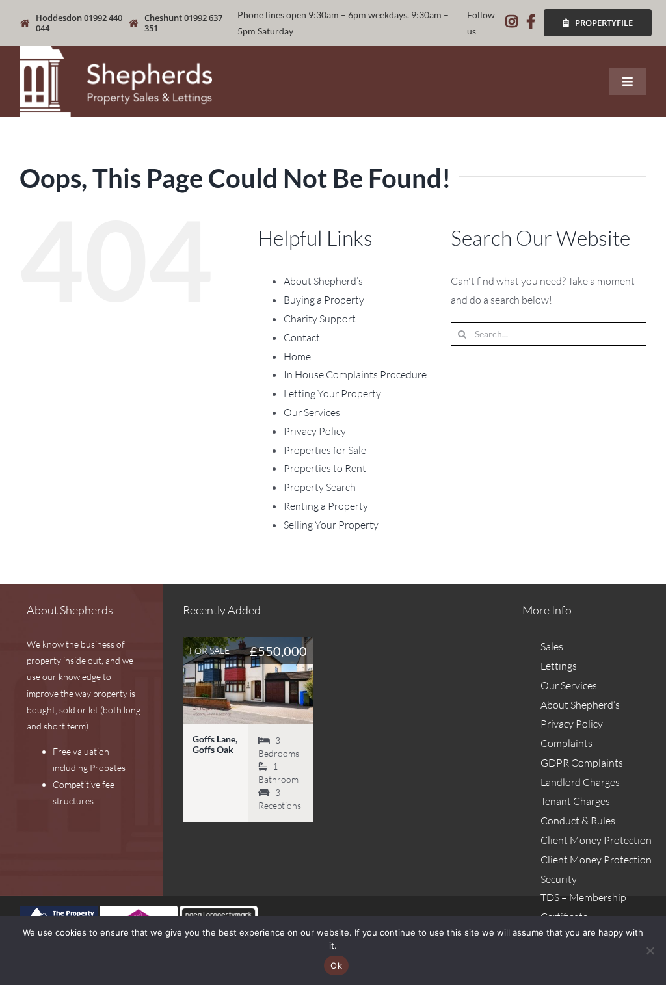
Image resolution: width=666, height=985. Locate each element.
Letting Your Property (332, 393)
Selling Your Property (331, 524)
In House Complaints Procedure (355, 374)
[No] (649, 950)
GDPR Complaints (581, 762)
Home (297, 356)
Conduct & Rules (577, 820)
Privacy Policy (315, 431)
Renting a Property (326, 505)
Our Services (312, 412)
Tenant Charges (575, 801)
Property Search (320, 486)
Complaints (566, 743)
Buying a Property (324, 299)
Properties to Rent (325, 468)
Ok (336, 965)
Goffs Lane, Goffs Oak (215, 744)
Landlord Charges (580, 782)
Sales (551, 646)
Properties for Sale (325, 449)
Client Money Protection (596, 840)
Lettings (558, 665)
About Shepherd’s (323, 280)
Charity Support (320, 318)
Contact (302, 337)
